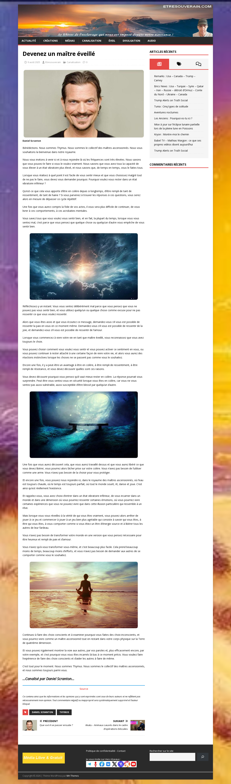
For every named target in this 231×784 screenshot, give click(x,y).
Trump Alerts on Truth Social (171, 100)
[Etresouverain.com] (115, 35)
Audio (152, 40)
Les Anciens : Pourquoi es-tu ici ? (173, 118)
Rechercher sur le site (161, 750)
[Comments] (198, 64)
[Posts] (159, 64)
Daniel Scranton (42, 712)
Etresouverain (53, 62)
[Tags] (179, 64)
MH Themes (73, 775)
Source (84, 688)
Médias (70, 40)
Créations (50, 40)
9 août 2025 (34, 62)
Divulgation (131, 40)
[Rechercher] (202, 757)
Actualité (29, 40)
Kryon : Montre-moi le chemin (171, 134)
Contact (121, 750)
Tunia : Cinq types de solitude (171, 106)
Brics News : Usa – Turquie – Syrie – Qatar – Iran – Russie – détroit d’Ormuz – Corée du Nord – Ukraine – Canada (179, 90)
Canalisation (91, 40)
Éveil (112, 40)
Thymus (64, 712)
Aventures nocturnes (166, 112)
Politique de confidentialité (100, 750)
